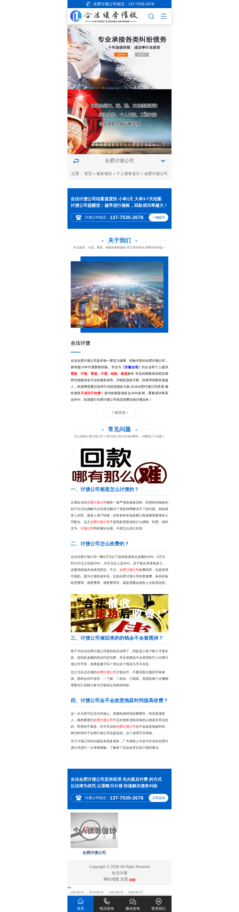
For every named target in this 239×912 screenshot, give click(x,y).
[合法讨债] (107, 15)
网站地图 (111, 879)
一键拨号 (158, 217)
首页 (88, 173)
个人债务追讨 (128, 173)
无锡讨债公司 (135, 892)
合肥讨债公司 (156, 173)
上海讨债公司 (77, 892)
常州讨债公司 (96, 892)
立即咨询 (158, 798)
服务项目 (104, 173)
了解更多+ (119, 413)
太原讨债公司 (116, 892)
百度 (124, 879)
